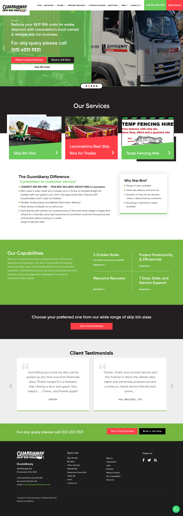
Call (155, 5)
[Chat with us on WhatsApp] (176, 509)
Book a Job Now (61, 60)
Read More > (99, 265)
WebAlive (30, 501)
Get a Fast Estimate (91, 326)
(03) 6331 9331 (26, 50)
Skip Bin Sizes (42, 67)
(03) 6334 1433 (31, 481)
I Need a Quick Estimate (29, 60)
